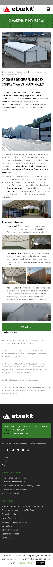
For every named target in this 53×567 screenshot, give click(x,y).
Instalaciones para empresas (14, 478)
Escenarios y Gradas (10, 534)
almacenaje (10, 72)
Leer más (24, 327)
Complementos (8, 538)
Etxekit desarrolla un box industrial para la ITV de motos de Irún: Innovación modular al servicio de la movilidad (23, 341)
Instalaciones (21, 72)
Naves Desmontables (11, 518)
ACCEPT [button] (40, 563)
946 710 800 (18, 430)
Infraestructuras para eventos (14, 490)
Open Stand (7, 526)
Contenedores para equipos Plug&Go (18, 510)
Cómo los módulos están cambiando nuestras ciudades (21, 380)
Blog (4, 465)
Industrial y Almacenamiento (14, 482)
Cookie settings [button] (25, 563)
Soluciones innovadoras (12, 493)
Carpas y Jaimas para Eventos (14, 522)
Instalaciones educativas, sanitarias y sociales (21, 486)
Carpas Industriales (10, 514)
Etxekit (43, 72)
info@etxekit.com (20, 433)
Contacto (6, 461)
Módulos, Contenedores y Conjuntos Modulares (22, 506)
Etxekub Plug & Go (10, 530)
